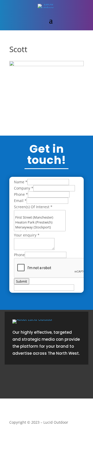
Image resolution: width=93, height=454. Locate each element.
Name (20, 181)
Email (20, 200)
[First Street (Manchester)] (40, 217)
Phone (21, 194)
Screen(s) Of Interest (33, 206)
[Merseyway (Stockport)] (40, 227)
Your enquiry (27, 235)
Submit (21, 281)
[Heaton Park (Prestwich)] (40, 222)
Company (23, 188)
